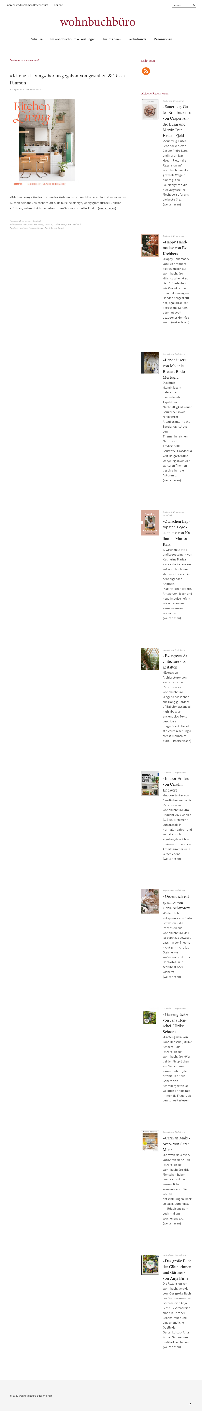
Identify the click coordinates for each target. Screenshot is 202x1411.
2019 (24, 224)
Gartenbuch (168, 772)
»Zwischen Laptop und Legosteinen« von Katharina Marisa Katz (177, 532)
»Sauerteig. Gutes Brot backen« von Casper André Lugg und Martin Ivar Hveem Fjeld (177, 121)
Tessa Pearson (29, 227)
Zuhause (36, 39)
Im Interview (112, 39)
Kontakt (58, 5)
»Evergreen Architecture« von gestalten (176, 661)
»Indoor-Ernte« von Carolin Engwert (176, 784)
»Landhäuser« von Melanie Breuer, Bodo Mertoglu (175, 368)
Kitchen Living (60, 224)
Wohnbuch (36, 220)
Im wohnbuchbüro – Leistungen (72, 39)
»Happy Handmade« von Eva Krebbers (175, 247)
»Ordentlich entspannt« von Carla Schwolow (176, 902)
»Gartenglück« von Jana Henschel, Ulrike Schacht (175, 1023)
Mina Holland (74, 224)
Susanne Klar (36, 89)
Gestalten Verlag (35, 224)
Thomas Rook (43, 227)
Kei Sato (48, 224)
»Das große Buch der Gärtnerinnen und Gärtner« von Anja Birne (177, 1269)
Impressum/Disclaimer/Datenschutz (27, 5)
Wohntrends (137, 39)
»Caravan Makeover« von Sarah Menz (176, 1143)
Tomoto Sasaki (57, 227)
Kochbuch (167, 100)
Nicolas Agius (16, 227)
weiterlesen (107, 208)
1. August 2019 (17, 89)
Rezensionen (163, 39)
